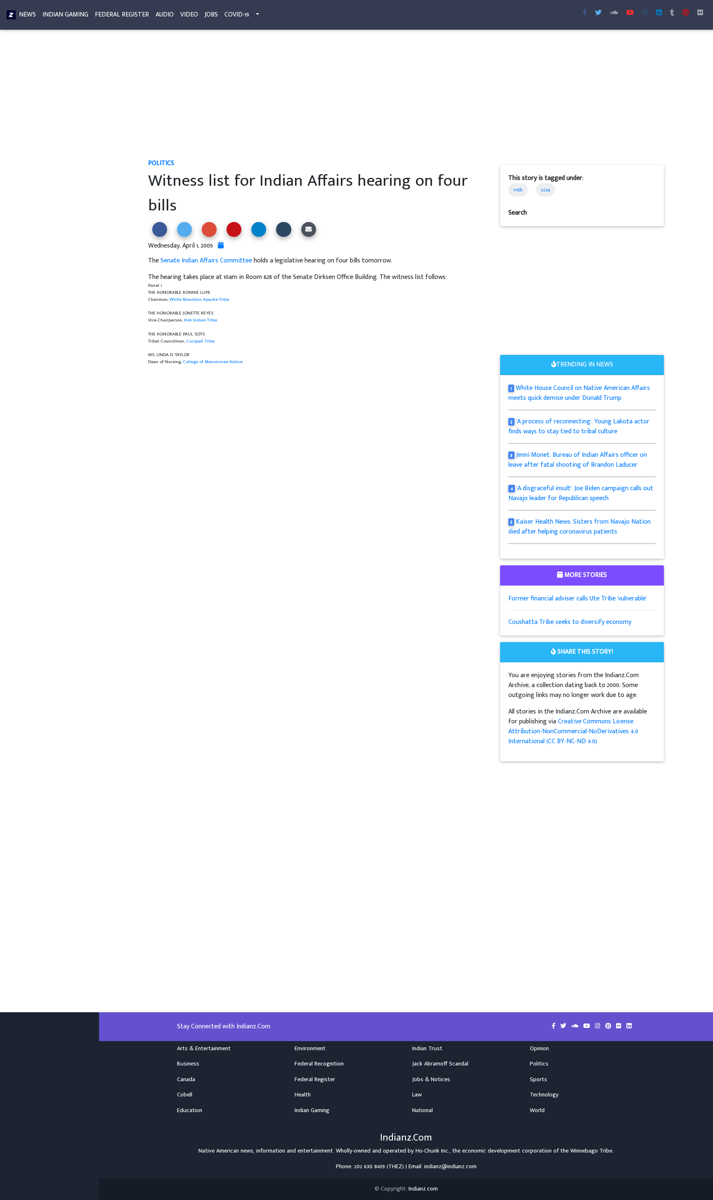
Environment (310, 1049)
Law (417, 1095)
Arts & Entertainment (204, 1049)
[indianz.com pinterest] (685, 13)
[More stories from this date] (221, 245)
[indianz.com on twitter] (564, 1026)
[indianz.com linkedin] (659, 13)
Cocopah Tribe (200, 341)
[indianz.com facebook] (584, 13)
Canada (186, 1079)
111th (518, 189)
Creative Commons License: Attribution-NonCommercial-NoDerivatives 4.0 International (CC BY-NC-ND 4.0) (573, 731)
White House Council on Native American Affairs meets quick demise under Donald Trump (579, 393)
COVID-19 (236, 14)
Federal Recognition (319, 1064)
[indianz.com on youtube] (630, 13)
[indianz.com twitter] (598, 13)
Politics (161, 163)
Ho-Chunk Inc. (432, 1151)
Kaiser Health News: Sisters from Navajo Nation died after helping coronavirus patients (579, 526)
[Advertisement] (395, 97)
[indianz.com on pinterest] (609, 1026)
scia (545, 189)
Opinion (539, 1049)
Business (188, 1064)
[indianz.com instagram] (645, 13)
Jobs (211, 14)
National (422, 1110)
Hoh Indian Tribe (200, 320)
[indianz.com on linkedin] (629, 1026)
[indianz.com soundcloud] (614, 13)
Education (189, 1110)
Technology (544, 1095)
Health (303, 1095)
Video (189, 14)
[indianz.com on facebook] (554, 1026)
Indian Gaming (65, 14)
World (537, 1110)
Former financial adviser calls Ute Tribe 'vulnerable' (577, 598)
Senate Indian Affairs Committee (206, 260)
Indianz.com (423, 1189)
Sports (538, 1079)
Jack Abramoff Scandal (440, 1064)
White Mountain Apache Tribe (199, 299)
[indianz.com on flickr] (700, 13)
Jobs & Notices (431, 1079)
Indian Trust (427, 1049)
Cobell (184, 1095)
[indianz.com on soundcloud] (575, 1026)
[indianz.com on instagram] (598, 1026)
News (27, 14)
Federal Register (122, 14)
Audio (165, 14)
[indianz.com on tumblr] (672, 13)
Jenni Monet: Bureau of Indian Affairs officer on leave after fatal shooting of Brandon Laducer (577, 459)
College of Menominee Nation (213, 362)
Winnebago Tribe (591, 1151)
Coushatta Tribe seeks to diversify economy (569, 622)
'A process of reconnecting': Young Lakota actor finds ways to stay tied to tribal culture (578, 426)
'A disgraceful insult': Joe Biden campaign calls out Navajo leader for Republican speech (580, 493)
